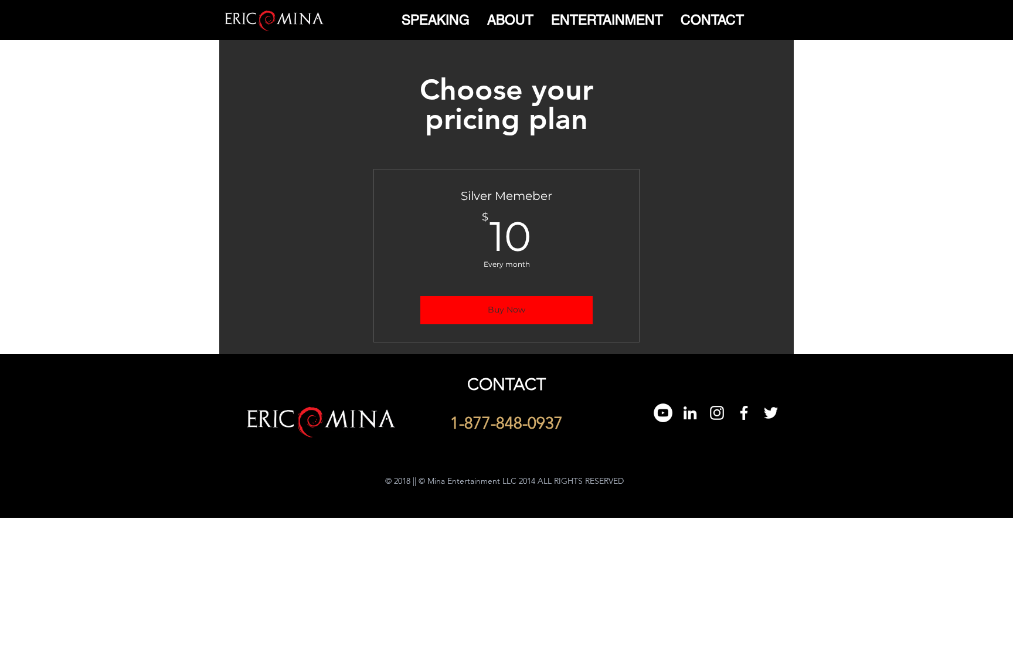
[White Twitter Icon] (771, 412)
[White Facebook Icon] (744, 412)
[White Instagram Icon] (717, 412)
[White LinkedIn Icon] (690, 412)
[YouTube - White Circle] (663, 412)
